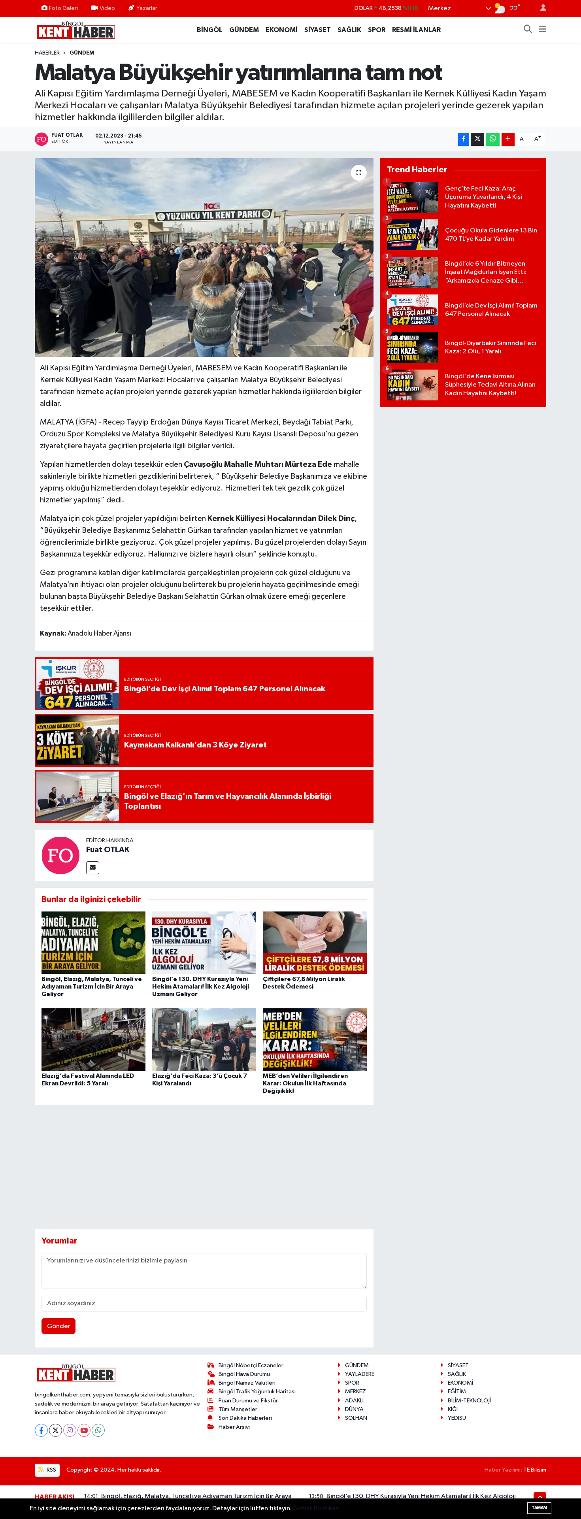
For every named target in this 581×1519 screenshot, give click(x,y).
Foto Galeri (63, 8)
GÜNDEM (244, 29)
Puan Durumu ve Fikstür (248, 1401)
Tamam (539, 1508)
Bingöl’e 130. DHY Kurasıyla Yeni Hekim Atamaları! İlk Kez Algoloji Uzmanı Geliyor (200, 986)
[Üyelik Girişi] (540, 8)
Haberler (47, 53)
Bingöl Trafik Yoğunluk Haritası (257, 1391)
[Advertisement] (204, 1167)
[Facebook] (41, 1430)
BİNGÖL (210, 29)
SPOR (376, 29)
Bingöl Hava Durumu (244, 1374)
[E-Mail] (92, 867)
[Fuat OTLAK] (60, 855)
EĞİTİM (457, 1391)
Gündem (82, 53)
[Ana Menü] (542, 30)
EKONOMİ (282, 29)
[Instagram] (69, 1430)
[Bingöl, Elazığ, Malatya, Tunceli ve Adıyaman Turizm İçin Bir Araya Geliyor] (93, 942)
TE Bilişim (534, 1470)
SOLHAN (356, 1418)
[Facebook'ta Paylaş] (463, 139)
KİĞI (453, 1409)
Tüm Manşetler (238, 1409)
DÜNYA (354, 1409)
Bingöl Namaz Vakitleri (247, 1383)
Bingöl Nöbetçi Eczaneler (251, 1365)
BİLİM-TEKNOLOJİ (469, 1401)
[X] (55, 1430)
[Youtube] (84, 1430)
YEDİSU (457, 1418)
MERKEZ (355, 1391)
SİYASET (317, 29)
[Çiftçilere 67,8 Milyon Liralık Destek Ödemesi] (315, 942)
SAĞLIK (349, 29)
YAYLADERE (359, 1374)
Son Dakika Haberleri (245, 1418)
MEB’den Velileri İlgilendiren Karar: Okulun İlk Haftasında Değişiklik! (305, 1083)
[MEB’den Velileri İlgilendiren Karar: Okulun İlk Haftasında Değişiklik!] (315, 1039)
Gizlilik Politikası (316, 1508)
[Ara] (528, 30)
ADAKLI (354, 1401)
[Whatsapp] (98, 1430)
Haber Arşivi (234, 1427)
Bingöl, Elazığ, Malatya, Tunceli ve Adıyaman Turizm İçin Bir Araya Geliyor (92, 986)
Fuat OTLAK (107, 850)
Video (107, 8)
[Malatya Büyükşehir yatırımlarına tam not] (204, 257)
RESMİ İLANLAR (416, 29)
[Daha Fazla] (508, 139)
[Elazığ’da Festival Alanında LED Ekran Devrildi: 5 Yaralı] (93, 1039)
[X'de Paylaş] (477, 139)
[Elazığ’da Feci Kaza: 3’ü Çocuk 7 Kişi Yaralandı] (204, 1039)
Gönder (58, 1326)
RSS (50, 1470)
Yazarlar (146, 8)
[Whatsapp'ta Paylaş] (493, 139)
